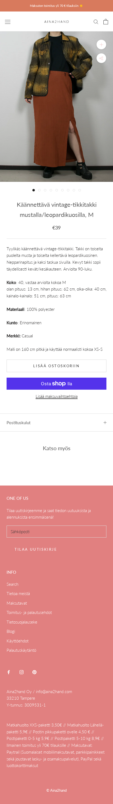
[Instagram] (21, 671)
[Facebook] (9, 671)
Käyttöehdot (18, 640)
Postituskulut (18, 422)
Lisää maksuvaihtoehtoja (57, 396)
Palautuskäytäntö (21, 650)
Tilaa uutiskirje (36, 549)
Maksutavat (17, 603)
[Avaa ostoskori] (105, 21)
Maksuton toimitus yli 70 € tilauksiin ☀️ (56, 5)
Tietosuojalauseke (22, 621)
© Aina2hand (56, 790)
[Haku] (96, 21)
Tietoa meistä (18, 593)
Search (12, 584)
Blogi (11, 631)
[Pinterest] (34, 671)
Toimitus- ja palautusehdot (29, 612)
